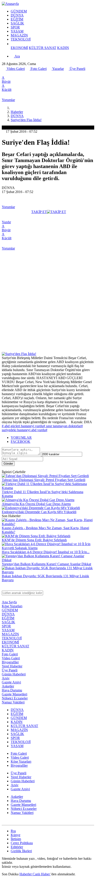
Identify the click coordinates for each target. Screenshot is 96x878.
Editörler (17, 847)
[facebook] (4, 73)
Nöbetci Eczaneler (15, 698)
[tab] (52, 438)
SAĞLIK (17, 23)
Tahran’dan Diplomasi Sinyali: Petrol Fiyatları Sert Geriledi (43, 480)
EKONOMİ (19, 48)
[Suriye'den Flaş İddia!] (19, 354)
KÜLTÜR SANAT (42, 48)
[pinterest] (28, 73)
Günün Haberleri (14, 674)
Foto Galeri (38, 69)
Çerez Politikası (22, 843)
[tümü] (12, 44)
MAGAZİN (19, 35)
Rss (13, 831)
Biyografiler (10, 662)
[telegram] (19, 73)
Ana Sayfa (9, 602)
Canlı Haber (42, 874)
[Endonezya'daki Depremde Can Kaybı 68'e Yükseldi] (41, 508)
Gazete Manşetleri (14, 694)
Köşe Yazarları (12, 606)
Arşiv (6, 678)
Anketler (8, 686)
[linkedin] (23, 73)
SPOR (15, 27)
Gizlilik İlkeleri (21, 851)
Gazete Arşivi (11, 682)
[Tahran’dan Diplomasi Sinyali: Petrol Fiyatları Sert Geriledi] (45, 476)
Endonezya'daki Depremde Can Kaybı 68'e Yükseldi (39, 512)
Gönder (8, 463)
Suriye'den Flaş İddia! (26, 120)
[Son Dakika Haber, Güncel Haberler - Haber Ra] (10, 4)
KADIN (63, 48)
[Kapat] (4, 588)
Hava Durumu (12, 690)
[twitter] (9, 73)
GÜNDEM (19, 11)
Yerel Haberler (12, 666)
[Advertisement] (48, 302)
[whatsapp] (14, 73)
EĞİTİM (17, 19)
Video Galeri (15, 69)
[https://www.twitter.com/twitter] (4, 821)
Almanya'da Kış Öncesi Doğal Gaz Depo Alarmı (36, 504)
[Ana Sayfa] (12, 108)
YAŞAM (17, 31)
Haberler (17, 112)
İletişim (16, 839)
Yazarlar (58, 69)
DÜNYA (17, 15)
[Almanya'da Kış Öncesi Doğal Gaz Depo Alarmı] (38, 500)
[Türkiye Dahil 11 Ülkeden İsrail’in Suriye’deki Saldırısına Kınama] (48, 488)
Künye (15, 835)
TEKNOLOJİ (21, 39)
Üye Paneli (77, 69)
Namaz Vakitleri (13, 702)
